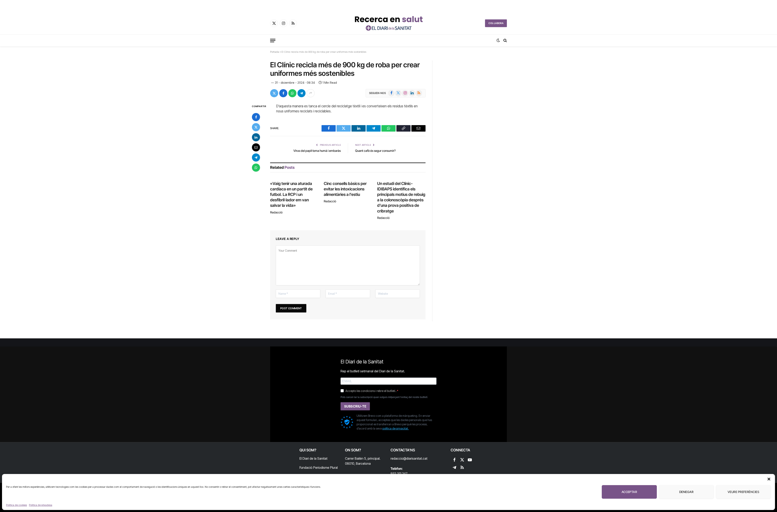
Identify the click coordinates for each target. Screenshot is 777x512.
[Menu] (272, 40)
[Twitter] (256, 127)
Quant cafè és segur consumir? (375, 151)
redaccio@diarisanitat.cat (409, 458)
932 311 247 (399, 474)
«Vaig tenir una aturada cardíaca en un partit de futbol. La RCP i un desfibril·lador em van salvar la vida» (291, 194)
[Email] (256, 147)
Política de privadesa (40, 505)
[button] (769, 479)
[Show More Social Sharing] (311, 93)
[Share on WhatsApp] (292, 93)
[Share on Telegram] (301, 93)
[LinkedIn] (256, 137)
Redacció (276, 212)
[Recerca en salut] (388, 23)
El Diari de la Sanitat (313, 458)
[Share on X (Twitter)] (274, 93)
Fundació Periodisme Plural (318, 468)
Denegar (686, 492)
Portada (274, 51)
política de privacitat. (395, 428)
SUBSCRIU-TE (355, 406)
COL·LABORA (495, 23)
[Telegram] (256, 157)
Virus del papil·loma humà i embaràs (317, 151)
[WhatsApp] (256, 168)
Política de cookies (16, 505)
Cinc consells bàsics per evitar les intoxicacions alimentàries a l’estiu (345, 189)
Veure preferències (743, 492)
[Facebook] (256, 117)
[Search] (505, 40)
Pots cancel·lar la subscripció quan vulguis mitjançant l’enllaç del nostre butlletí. (384, 397)
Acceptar (629, 492)
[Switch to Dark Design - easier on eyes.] (498, 40)
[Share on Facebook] (283, 93)
